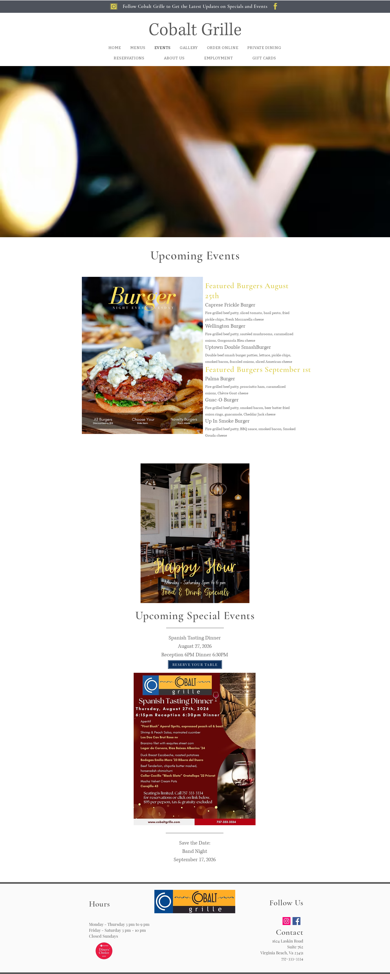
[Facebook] (296, 921)
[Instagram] (286, 921)
